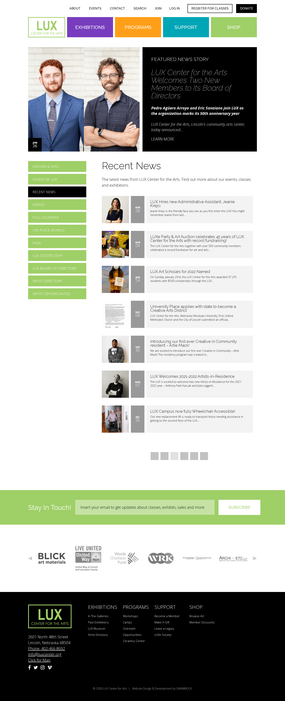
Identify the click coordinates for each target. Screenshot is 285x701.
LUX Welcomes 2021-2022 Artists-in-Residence (192, 376)
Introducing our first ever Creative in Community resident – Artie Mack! (193, 343)
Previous (30, 558)
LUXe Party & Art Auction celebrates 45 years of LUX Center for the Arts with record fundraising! (197, 238)
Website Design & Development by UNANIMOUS (162, 688)
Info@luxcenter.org (44, 654)
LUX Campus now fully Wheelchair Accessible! (192, 411)
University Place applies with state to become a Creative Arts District (193, 308)
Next (255, 558)
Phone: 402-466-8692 (46, 648)
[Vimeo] (49, 667)
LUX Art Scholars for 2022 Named (180, 271)
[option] (142, 99)
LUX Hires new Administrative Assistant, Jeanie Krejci (192, 203)
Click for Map (39, 660)
